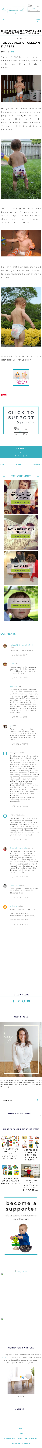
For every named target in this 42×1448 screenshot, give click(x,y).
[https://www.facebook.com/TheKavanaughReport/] (13, 1001)
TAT (12, 52)
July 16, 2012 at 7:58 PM (19, 655)
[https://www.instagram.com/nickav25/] (23, 1001)
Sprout (4, 1357)
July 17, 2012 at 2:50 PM (19, 897)
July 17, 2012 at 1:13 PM (18, 839)
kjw (11, 726)
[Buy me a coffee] (21, 421)
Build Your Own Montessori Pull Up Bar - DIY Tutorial (31, 1185)
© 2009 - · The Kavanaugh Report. (21, 1438)
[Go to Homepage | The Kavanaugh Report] (21, 14)
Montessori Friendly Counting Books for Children (31, 1155)
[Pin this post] (15, 456)
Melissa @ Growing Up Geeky (22, 645)
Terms (21, 1428)
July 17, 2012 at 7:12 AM (19, 744)
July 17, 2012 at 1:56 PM (19, 877)
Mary (12, 664)
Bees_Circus (15, 885)
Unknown (14, 906)
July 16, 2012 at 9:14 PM (19, 678)
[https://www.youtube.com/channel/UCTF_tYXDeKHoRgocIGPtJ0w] (28, 1001)
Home (18, 464)
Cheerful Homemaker (19, 848)
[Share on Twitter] (20, 456)
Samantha (14, 686)
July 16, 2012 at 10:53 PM (19, 717)
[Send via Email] (23, 456)
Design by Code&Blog (21, 1443)
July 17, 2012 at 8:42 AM (19, 806)
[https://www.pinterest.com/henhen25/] (18, 1001)
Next (2, 464)
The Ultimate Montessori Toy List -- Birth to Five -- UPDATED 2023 (10, 1154)
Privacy (21, 1433)
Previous (37, 464)
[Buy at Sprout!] (21, 1393)
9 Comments (21, 448)
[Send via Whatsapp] (26, 456)
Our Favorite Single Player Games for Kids (10, 1180)
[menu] (3, 19)
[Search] (37, 1100)
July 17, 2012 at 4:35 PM (19, 924)
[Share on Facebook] (18, 456)
